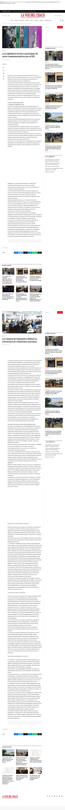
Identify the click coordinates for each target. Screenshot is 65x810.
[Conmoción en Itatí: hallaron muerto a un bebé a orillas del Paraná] (54, 117)
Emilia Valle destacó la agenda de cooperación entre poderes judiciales (22, 777)
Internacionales (48, 20)
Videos (12, 20)
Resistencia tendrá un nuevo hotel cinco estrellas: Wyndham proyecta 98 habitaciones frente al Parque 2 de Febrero (35, 297)
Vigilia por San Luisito (49, 171)
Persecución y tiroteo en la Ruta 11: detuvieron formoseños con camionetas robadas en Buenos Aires (53, 148)
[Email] (3, 73)
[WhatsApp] (3, 79)
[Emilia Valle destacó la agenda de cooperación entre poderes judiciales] (22, 770)
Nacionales (21, 20)
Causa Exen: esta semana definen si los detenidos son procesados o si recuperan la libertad (25, 11)
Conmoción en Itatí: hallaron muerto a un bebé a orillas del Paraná (52, 127)
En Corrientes (50, 156)
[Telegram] (3, 76)
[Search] (60, 20)
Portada (3, 23)
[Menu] (62, 20)
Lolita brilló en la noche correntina (52, 166)
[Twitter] (3, 70)
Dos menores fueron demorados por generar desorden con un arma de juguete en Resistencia (8, 296)
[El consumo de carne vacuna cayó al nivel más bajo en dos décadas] (36, 770)
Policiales (36, 20)
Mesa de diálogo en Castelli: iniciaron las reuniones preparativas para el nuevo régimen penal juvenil (21, 297)
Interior (31, 20)
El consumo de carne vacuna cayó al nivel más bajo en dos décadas (35, 777)
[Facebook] (3, 67)
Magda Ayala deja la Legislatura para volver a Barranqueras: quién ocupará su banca (36, 760)
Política (16, 20)
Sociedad (27, 20)
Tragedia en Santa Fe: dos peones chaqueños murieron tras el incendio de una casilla (35, 278)
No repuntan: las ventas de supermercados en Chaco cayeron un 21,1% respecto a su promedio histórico (7, 280)
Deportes (42, 20)
